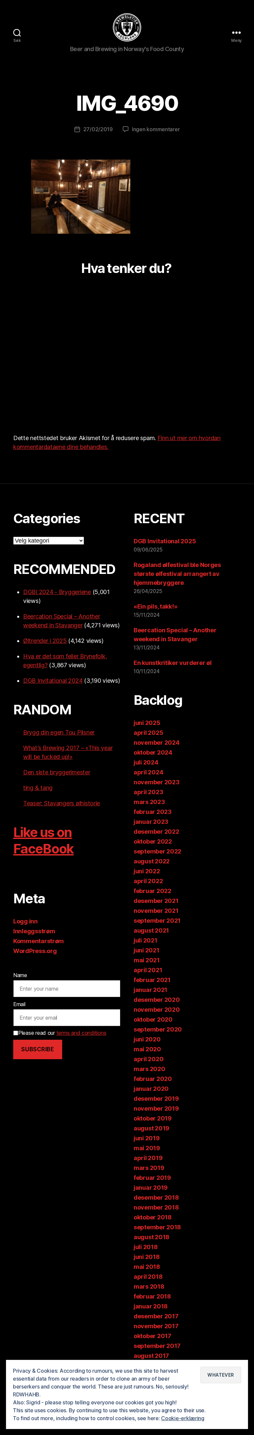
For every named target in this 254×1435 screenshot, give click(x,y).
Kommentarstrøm (38, 941)
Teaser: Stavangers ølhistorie (61, 803)
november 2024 (157, 742)
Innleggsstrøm (34, 931)
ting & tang (38, 787)
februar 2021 (152, 979)
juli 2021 (145, 940)
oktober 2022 (153, 841)
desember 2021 (156, 900)
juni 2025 (147, 722)
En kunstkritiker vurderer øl (172, 662)
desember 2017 (156, 1316)
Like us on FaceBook (43, 840)
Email (19, 1004)
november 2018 (156, 1207)
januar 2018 (151, 1306)
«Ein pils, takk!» (155, 606)
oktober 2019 (153, 1118)
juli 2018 (146, 1246)
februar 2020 (153, 1078)
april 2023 (148, 792)
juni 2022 (147, 871)
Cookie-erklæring (182, 1418)
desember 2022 (156, 831)
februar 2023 (153, 811)
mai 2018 (147, 1266)
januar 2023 (151, 821)
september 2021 (157, 920)
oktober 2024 (153, 752)
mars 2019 (149, 1167)
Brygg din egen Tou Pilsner (59, 732)
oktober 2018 (153, 1217)
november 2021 (156, 910)
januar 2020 (151, 1088)
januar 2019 (151, 1187)
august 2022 (152, 861)
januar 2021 (150, 989)
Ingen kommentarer (156, 129)
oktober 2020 (153, 1019)
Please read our (62, 1033)
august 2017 (151, 1355)
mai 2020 (147, 1049)
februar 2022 (152, 890)
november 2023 (157, 782)
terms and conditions (81, 1033)
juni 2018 (147, 1256)
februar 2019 (152, 1177)
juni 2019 (147, 1138)
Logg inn (25, 921)
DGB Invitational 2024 (52, 680)
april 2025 (148, 732)
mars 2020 (149, 1068)
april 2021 (148, 970)
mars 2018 (149, 1286)
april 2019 (148, 1157)
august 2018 (151, 1237)
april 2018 (148, 1276)
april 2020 (148, 1059)
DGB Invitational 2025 (165, 541)
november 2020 (157, 1009)
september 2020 (158, 1029)
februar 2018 (152, 1296)
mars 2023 (149, 801)
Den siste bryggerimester (56, 772)
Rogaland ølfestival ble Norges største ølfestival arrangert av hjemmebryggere (177, 573)
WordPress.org (35, 950)
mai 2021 (147, 960)
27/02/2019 (98, 129)
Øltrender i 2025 (45, 640)
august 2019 (151, 1128)
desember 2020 (157, 999)
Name (20, 975)
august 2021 (151, 930)
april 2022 (148, 881)
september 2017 (157, 1345)
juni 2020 (147, 1039)
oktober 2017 (152, 1335)
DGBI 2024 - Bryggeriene (57, 591)
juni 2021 (146, 950)
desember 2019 (156, 1098)
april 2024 (148, 772)
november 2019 (156, 1108)
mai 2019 (147, 1148)
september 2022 (157, 851)
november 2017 (156, 1326)
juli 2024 (146, 762)
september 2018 (157, 1227)
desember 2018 (156, 1197)
